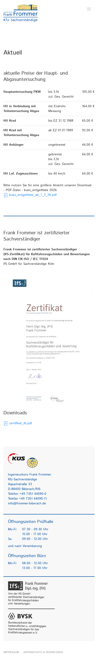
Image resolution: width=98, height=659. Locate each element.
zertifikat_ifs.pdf (20, 423)
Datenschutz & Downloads (43, 652)
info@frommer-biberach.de (27, 503)
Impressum (11, 652)
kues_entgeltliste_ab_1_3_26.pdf (32, 195)
